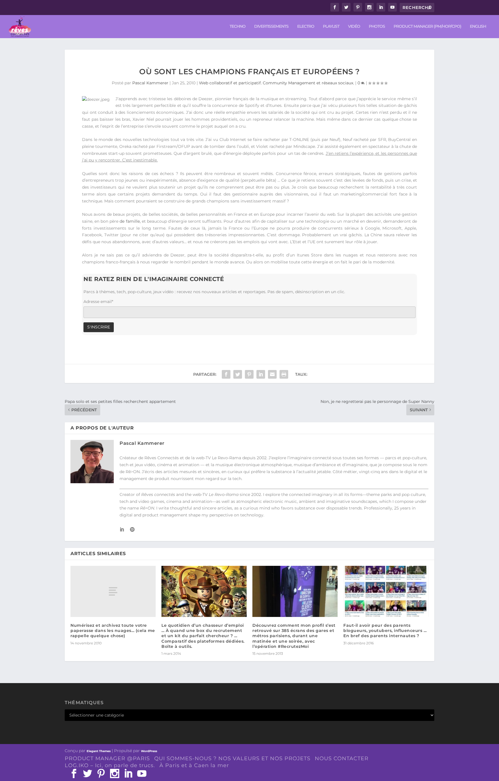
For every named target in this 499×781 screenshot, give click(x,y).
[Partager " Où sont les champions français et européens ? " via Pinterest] (249, 374)
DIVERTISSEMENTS (271, 26)
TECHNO (237, 26)
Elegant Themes (99, 751)
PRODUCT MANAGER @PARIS (107, 758)
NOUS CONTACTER (341, 758)
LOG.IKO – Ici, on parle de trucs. (110, 765)
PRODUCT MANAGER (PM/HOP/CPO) (427, 26)
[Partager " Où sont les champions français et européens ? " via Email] (272, 374)
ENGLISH (478, 26)
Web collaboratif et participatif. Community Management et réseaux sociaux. (276, 82)
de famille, (130, 221)
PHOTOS (377, 26)
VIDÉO (354, 26)
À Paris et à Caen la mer (194, 765)
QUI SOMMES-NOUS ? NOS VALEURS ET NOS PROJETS (232, 758)
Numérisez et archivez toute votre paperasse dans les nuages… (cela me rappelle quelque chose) (112, 630)
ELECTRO (305, 26)
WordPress (149, 751)
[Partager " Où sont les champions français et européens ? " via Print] (284, 374)
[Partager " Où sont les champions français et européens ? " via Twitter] (237, 374)
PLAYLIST (331, 26)
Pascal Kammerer (150, 82)
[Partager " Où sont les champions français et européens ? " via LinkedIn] (261, 374)
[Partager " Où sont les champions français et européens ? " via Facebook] (226, 374)
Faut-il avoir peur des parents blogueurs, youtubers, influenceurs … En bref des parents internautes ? (385, 630)
